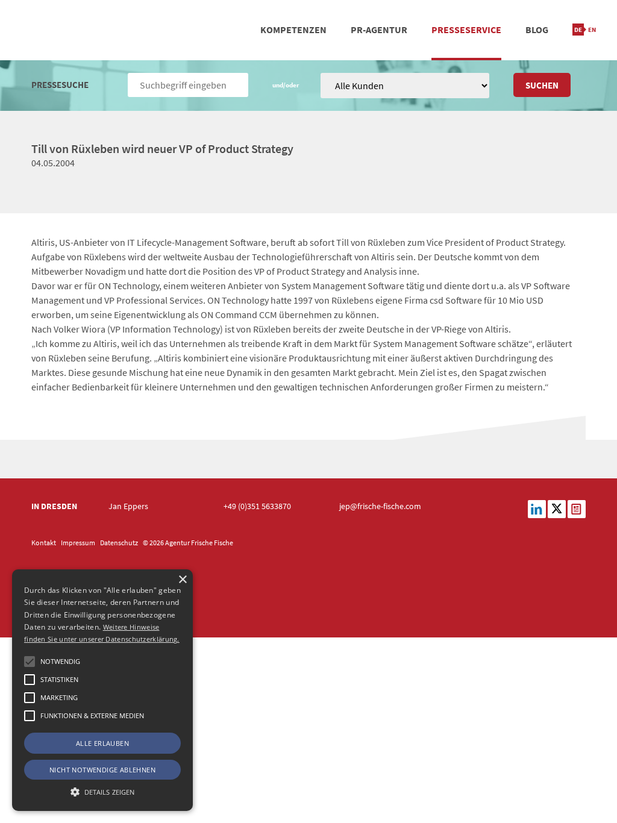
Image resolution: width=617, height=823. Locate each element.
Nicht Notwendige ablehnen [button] (102, 769)
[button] (29, 661)
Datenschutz (119, 542)
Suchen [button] (542, 85)
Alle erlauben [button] (102, 743)
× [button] (182, 579)
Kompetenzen (293, 29)
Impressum (78, 542)
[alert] (102, 690)
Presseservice (466, 29)
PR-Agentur (379, 29)
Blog (536, 29)
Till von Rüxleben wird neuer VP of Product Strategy (162, 148)
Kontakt (43, 542)
